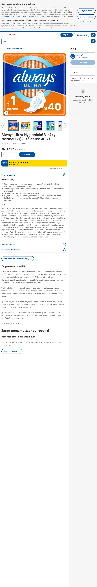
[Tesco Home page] (11, 35)
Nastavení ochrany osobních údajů (14, 16)
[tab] (13, 125)
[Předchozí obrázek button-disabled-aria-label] (3, 125)
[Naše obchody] (93, 35)
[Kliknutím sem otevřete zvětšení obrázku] (6, 113)
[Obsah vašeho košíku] (72, 56)
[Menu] (3, 35)
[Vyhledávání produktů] (93, 41)
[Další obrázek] (65, 125)
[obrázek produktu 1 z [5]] (34, 85)
